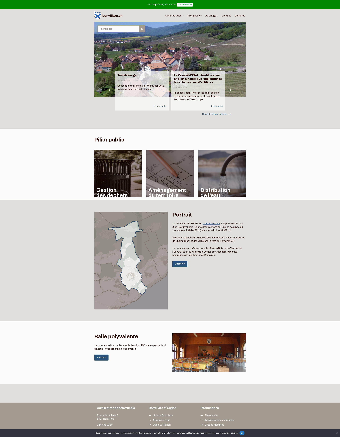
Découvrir (180, 264)
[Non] (336, 433)
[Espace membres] (212, 424)
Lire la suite (160, 106)
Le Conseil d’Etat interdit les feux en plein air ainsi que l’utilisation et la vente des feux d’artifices (198, 79)
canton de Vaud (211, 223)
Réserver (101, 357)
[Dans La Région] (160, 424)
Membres (240, 15)
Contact (226, 15)
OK (242, 433)
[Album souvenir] (159, 420)
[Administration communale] (217, 420)
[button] (182, 15)
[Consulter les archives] (216, 114)
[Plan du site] (209, 415)
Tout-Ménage (127, 75)
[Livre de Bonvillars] (161, 415)
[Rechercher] (142, 29)
